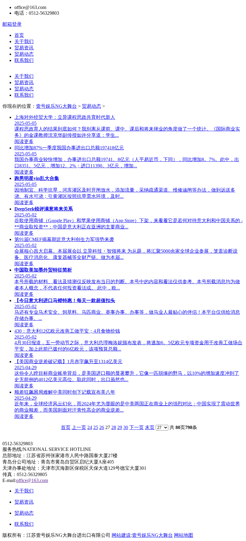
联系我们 (24, 60)
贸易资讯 (24, 47)
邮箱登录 (12, 24)
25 (95, 427)
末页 (149, 427)
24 (89, 427)
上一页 (79, 427)
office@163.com (32, 480)
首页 (19, 35)
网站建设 (121, 535)
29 (119, 427)
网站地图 (183, 535)
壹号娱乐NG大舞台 (56, 106)
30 (125, 427)
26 (101, 427)
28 (113, 427)
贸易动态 (24, 54)
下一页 (136, 427)
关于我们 (24, 41)
